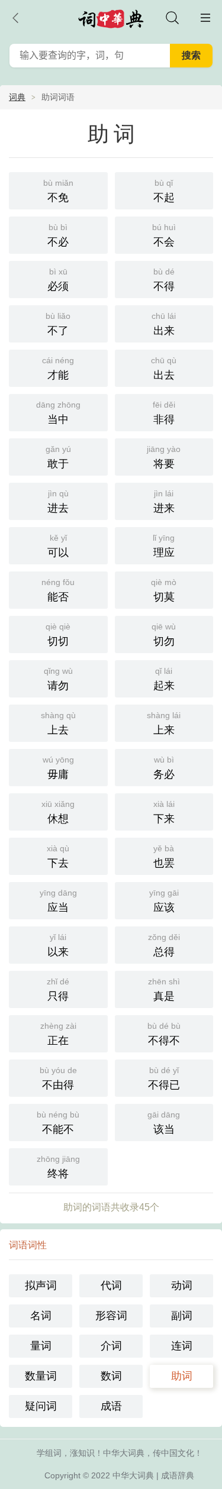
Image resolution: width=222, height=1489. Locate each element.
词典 (17, 97)
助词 (181, 1376)
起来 (164, 679)
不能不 (58, 1122)
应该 (164, 900)
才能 (58, 368)
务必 (164, 767)
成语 (111, 1406)
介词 (111, 1346)
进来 (164, 501)
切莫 (163, 590)
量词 (41, 1346)
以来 (58, 945)
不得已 (164, 1078)
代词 (111, 1285)
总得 (164, 945)
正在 (58, 1034)
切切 (58, 634)
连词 (181, 1346)
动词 (181, 1285)
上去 (58, 723)
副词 (181, 1316)
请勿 (58, 679)
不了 (58, 324)
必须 (58, 279)
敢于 (58, 457)
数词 (111, 1376)
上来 (164, 723)
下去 (58, 856)
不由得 (58, 1078)
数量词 (41, 1376)
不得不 (164, 1034)
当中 (58, 412)
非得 (164, 412)
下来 (164, 812)
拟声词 (41, 1285)
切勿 (164, 634)
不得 (164, 279)
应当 (58, 900)
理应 (164, 545)
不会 (164, 235)
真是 (164, 989)
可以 (58, 545)
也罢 (164, 856)
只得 (58, 989)
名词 (41, 1316)
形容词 (111, 1316)
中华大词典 (133, 1475)
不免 (58, 191)
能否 (58, 590)
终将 (58, 1167)
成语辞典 (177, 1475)
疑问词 (41, 1406)
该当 (163, 1122)
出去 (163, 368)
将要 (164, 457)
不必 (58, 235)
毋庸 (58, 767)
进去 (58, 501)
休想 (58, 812)
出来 (164, 324)
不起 (164, 191)
